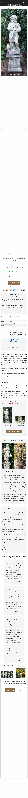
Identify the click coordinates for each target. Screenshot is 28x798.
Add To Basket (14, 283)
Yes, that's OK (10, 690)
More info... (14, 311)
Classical (4, 8)
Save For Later (18, 287)
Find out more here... (14, 347)
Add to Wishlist (10, 287)
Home (2, 8)
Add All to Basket (14, 431)
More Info (19, 690)
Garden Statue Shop (14, 2)
